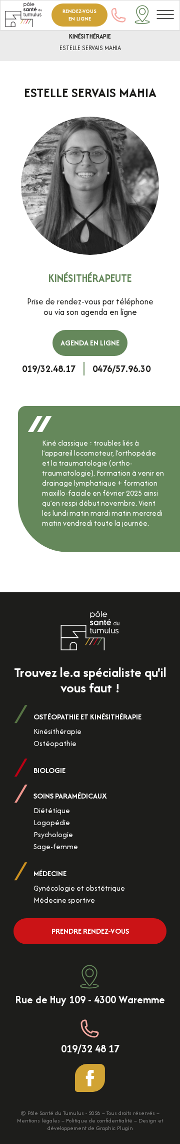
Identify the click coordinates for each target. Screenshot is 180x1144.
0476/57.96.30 (121, 368)
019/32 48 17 (90, 1047)
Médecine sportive (64, 900)
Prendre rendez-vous (90, 931)
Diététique (52, 810)
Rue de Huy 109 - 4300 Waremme (90, 998)
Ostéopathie (55, 743)
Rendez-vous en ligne (79, 15)
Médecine (50, 873)
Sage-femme (56, 846)
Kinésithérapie (90, 36)
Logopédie (52, 822)
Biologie (50, 770)
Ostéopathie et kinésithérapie (88, 716)
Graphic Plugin (114, 1128)
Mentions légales (38, 1120)
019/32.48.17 (49, 368)
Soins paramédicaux (70, 796)
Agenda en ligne (90, 342)
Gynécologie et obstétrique (79, 888)
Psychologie (53, 834)
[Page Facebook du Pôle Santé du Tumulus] (90, 1077)
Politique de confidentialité (99, 1120)
